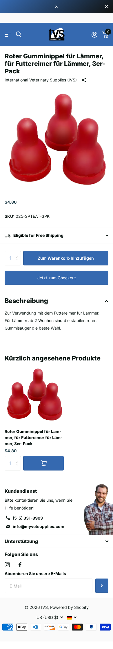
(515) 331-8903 (28, 518)
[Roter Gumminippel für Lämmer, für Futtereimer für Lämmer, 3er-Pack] (34, 394)
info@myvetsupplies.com (38, 526)
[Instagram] (7, 564)
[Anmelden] (94, 35)
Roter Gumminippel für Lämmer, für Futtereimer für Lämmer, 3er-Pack (34, 437)
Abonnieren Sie (101, 586)
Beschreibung (26, 300)
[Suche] (18, 34)
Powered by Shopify (69, 607)
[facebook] (20, 564)
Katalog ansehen (8, 34)
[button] (19, 253)
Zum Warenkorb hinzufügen (66, 258)
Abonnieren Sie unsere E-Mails (35, 573)
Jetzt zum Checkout (56, 277)
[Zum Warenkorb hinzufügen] (43, 463)
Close (106, 6)
